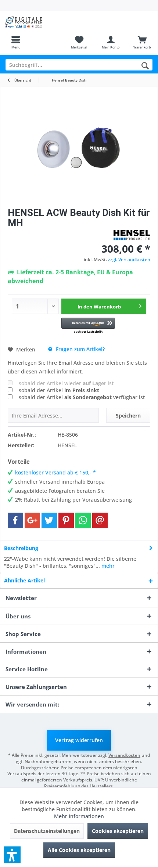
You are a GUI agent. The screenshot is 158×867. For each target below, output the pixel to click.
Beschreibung (21, 548)
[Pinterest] (66, 520)
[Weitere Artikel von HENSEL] (132, 235)
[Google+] (32, 520)
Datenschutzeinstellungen (47, 830)
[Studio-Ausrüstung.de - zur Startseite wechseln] (39, 22)
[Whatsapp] (83, 520)
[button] (88, 326)
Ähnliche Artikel (24, 580)
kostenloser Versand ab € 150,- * (55, 472)
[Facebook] (15, 520)
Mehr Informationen (79, 816)
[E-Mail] (100, 520)
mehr (107, 565)
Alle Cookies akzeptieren (79, 849)
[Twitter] (49, 520)
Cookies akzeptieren (118, 830)
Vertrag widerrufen (79, 740)
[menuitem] (16, 42)
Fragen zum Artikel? (79, 349)
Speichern (128, 415)
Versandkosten (124, 755)
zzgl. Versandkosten (129, 259)
